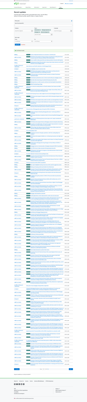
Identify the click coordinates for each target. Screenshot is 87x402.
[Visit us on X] (17, 384)
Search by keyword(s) (19, 23)
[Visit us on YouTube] (21, 384)
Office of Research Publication (19, 66)
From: (16, 39)
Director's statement (19, 119)
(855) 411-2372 (71, 0)
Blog (16, 54)
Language (56, 28)
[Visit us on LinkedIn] (19, 384)
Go (48, 369)
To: (35, 39)
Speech (17, 105)
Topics (35, 28)
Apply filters (18, 44)
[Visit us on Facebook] (15, 384)
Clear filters (23, 44)
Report (16, 69)
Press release (18, 57)
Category (17, 28)
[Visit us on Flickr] (23, 384)
